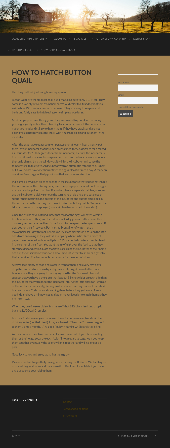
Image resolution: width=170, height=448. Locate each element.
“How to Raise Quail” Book (58, 50)
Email (121, 94)
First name (123, 82)
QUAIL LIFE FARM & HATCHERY (30, 38)
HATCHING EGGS (22, 50)
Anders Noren (140, 436)
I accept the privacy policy (131, 106)
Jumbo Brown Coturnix (111, 38)
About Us (60, 38)
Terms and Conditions (75, 408)
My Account (70, 415)
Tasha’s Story (142, 38)
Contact (67, 401)
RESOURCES (79, 38)
